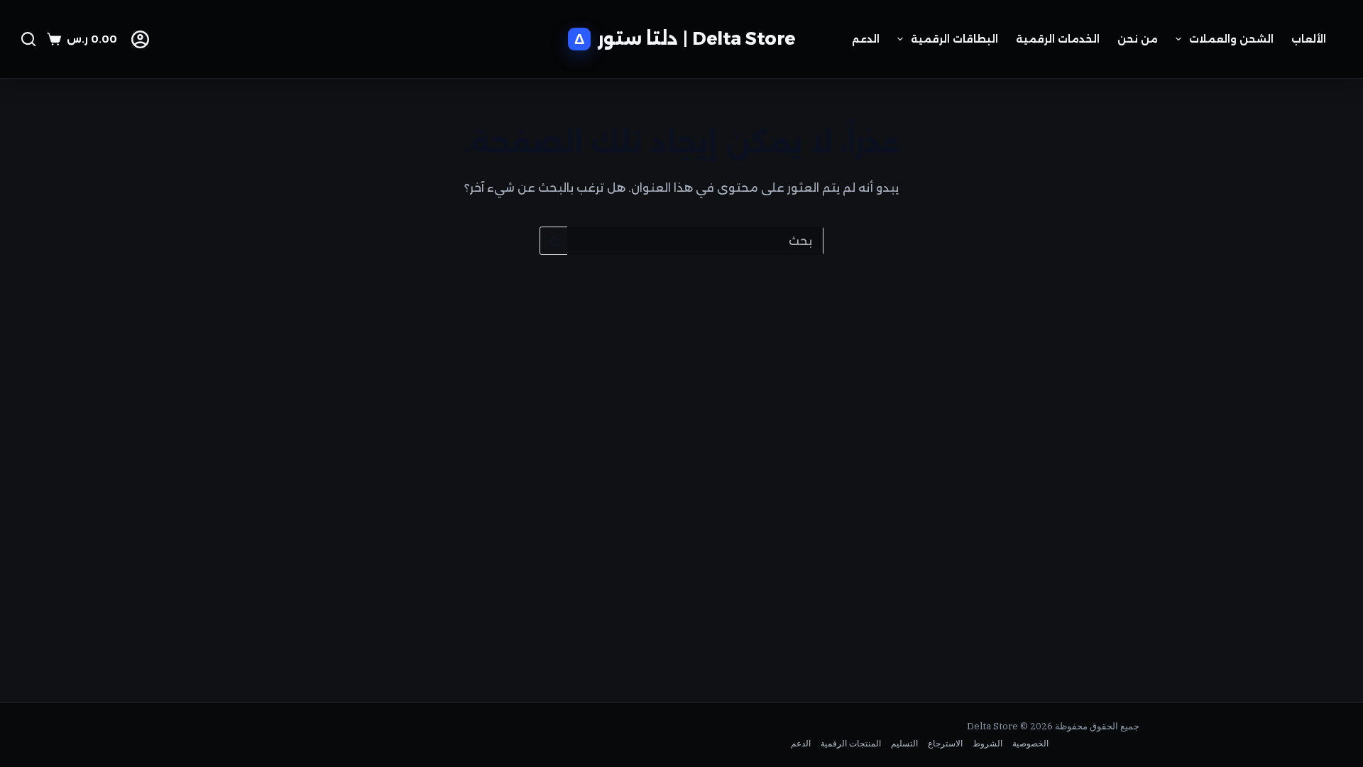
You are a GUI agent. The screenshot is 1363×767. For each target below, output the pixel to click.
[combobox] (695, 241)
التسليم (904, 743)
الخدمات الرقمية (1058, 39)
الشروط (987, 743)
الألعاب (1308, 39)
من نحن (1137, 39)
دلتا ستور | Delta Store (697, 38)
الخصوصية (1030, 743)
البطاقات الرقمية (954, 39)
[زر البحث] (553, 240)
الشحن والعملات (1231, 39)
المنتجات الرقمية (851, 743)
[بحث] (28, 39)
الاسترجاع (945, 743)
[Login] (140, 39)
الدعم (866, 39)
